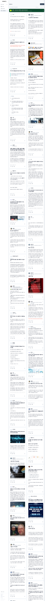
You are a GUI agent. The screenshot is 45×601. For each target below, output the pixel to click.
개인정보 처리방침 (2, 596)
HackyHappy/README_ (14, 45)
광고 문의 (2, 597)
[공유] (14, 35)
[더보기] (24, 14)
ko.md (19, 45)
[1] (11, 166)
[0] (11, 35)
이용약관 (1, 595)
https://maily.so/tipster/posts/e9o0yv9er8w (35, 318)
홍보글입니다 (11, 258)
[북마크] (24, 35)
